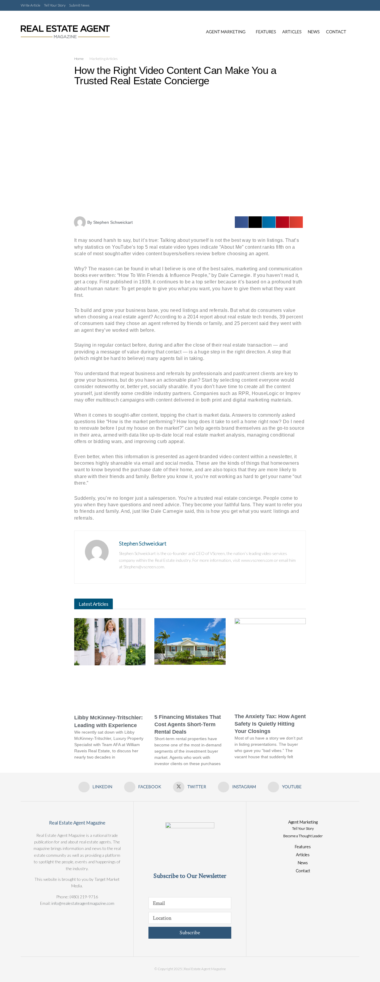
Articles (291, 31)
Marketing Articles (103, 58)
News (313, 31)
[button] (241, 222)
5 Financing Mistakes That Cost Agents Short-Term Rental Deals (187, 724)
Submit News (79, 5)
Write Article (30, 5)
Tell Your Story (55, 5)
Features (266, 31)
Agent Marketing (226, 31)
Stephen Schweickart (143, 543)
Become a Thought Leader (303, 836)
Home (79, 58)
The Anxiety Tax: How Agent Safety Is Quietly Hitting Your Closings (270, 723)
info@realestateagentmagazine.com (82, 903)
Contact (336, 31)
